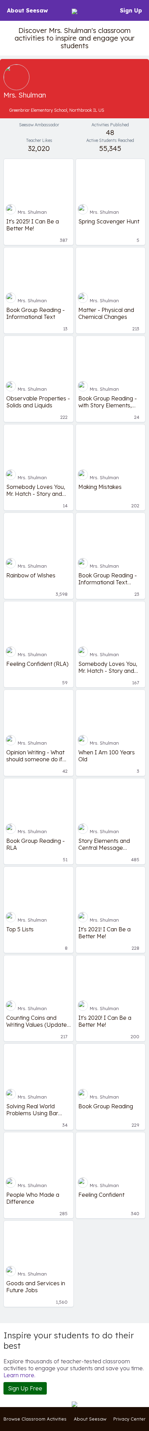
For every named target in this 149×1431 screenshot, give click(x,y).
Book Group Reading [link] (105, 1106)
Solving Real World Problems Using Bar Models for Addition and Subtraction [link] (37, 1110)
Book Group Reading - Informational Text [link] (35, 313)
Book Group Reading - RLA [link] (35, 844)
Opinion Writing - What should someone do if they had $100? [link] (35, 756)
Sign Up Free (25, 1388)
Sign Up (131, 10)
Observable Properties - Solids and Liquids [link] (38, 402)
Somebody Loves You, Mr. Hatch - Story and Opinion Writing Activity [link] (108, 667)
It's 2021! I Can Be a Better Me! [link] (104, 933)
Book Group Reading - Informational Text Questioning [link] (107, 579)
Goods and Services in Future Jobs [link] (35, 1287)
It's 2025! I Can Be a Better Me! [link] (32, 225)
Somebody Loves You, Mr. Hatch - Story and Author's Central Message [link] (35, 490)
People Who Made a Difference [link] (32, 1198)
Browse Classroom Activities (35, 1419)
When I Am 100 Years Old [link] (106, 756)
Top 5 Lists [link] (20, 929)
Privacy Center (129, 1419)
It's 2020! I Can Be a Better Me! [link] (104, 1021)
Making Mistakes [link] (100, 486)
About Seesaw (27, 10)
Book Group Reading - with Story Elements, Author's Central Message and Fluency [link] (107, 402)
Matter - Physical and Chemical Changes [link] (106, 313)
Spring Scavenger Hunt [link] (108, 221)
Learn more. (19, 1375)
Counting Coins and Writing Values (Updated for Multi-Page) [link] (38, 1021)
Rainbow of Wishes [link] (30, 575)
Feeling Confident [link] (101, 1194)
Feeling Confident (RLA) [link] (37, 663)
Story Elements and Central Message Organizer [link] (104, 844)
